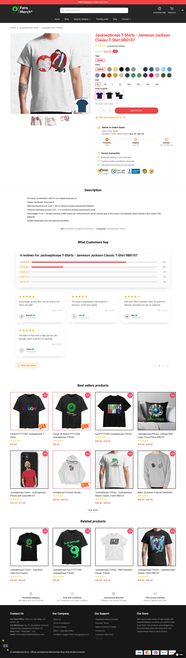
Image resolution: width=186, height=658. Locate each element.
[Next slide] (86, 74)
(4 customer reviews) (116, 46)
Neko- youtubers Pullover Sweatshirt (155, 492)
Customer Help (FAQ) (104, 634)
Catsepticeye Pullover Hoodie (67, 492)
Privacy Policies (59, 627)
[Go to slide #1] (36, 120)
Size (97, 80)
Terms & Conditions (61, 623)
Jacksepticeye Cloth (28, 27)
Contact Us (100, 631)
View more (93, 510)
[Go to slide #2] (50, 120)
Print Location (101, 89)
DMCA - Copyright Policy (63, 631)
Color (97, 65)
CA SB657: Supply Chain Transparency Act (71, 634)
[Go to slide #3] (64, 120)
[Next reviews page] (167, 366)
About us (57, 619)
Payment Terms (102, 623)
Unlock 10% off (5, 645)
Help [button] (181, 655)
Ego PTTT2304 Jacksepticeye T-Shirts (113, 434)
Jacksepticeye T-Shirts (52, 27)
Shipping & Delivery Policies (106, 619)
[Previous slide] (14, 74)
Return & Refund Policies (105, 627)
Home (13, 27)
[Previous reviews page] (154, 366)
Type (97, 56)
